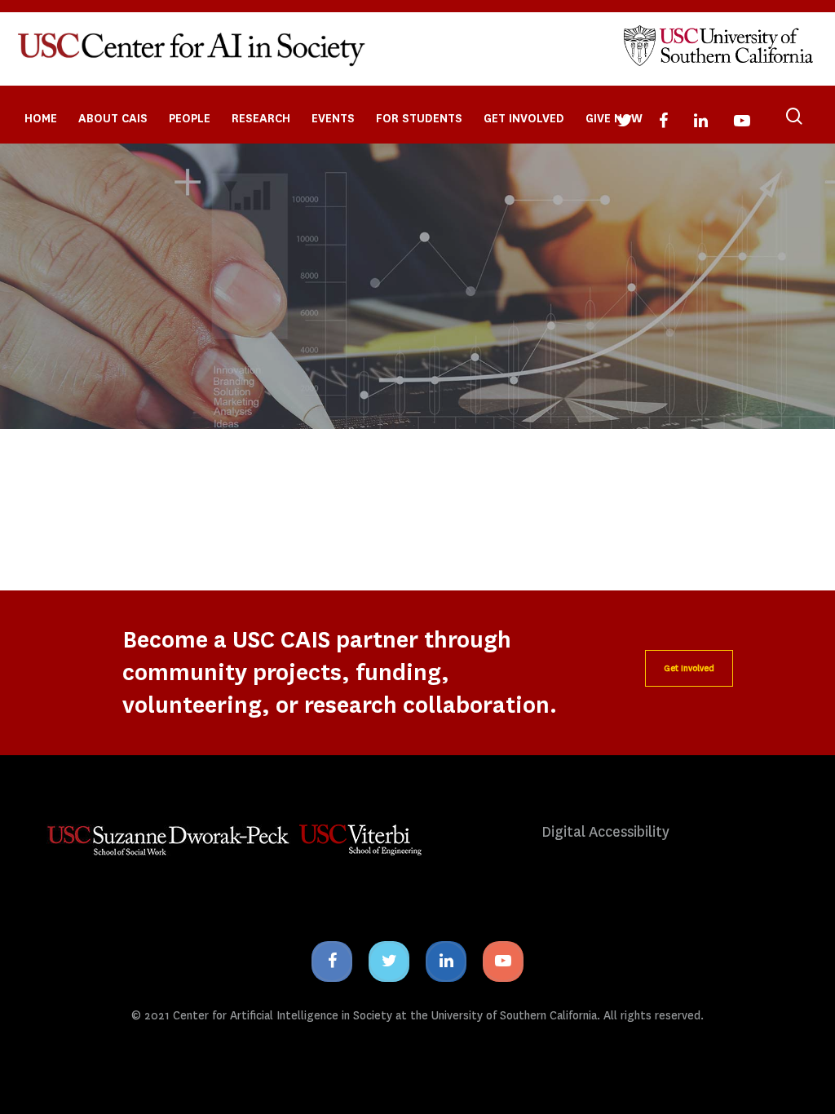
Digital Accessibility (605, 832)
